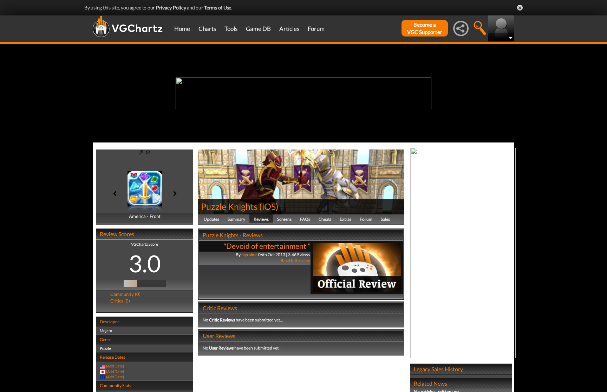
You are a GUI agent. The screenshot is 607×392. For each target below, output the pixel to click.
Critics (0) (120, 301)
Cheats (325, 219)
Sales (385, 219)
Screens (284, 219)
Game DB (258, 28)
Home (182, 28)
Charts (207, 28)
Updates (211, 219)
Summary (236, 219)
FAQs (305, 219)
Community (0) (125, 294)
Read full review (295, 260)
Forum (316, 28)
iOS (269, 206)
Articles (289, 28)
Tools (230, 28)
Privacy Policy (171, 8)
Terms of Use (217, 8)
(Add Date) (115, 366)
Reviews (261, 219)
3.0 (145, 263)
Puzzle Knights (229, 206)
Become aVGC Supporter (424, 28)
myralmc (249, 254)
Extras (345, 219)
